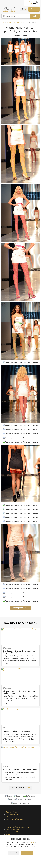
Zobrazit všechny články (19, 788)
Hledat (34, 16)
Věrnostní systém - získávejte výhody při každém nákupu (19, 692)
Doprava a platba (12, 814)
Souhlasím (27, 853)
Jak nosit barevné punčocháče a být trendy (20, 769)
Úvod (2, 22)
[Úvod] (9, 9)
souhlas (32, 842)
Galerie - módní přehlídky (14, 22)
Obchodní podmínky (12, 830)
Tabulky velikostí (11, 812)
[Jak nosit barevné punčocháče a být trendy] (20, 754)
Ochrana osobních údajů (14, 832)
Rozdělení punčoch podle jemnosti (16, 731)
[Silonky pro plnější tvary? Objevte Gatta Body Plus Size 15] (20, 636)
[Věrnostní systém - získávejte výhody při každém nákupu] (20, 676)
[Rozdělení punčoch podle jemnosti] (20, 716)
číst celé (5, 663)
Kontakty (9, 834)
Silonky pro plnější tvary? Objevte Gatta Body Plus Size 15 (19, 652)
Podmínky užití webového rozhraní (17, 827)
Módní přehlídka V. (21, 607)
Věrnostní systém (12, 817)
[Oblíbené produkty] (22, 9)
